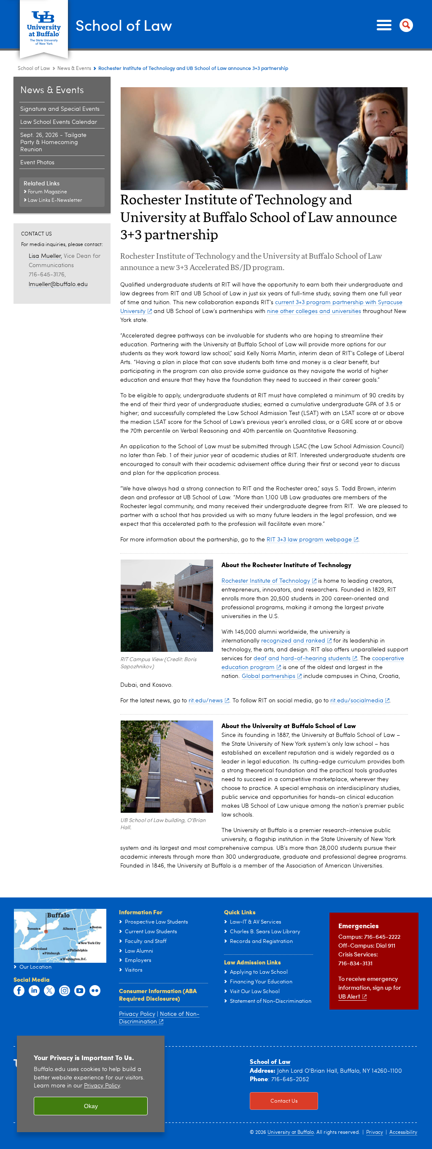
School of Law (124, 24)
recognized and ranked (293, 641)
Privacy (374, 1132)
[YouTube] (79, 991)
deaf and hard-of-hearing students (302, 659)
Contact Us (274, 1101)
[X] (49, 991)
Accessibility (403, 1132)
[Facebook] (19, 991)
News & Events (74, 68)
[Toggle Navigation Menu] (393, 25)
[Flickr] (94, 991)
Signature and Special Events (60, 109)
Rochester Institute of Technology (265, 581)
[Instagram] (64, 991)
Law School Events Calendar (58, 122)
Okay (91, 1106)
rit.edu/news (206, 701)
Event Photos (37, 163)
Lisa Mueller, (45, 256)
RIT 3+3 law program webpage (309, 540)
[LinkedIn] (34, 991)
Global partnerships (268, 676)
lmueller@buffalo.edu (58, 284)
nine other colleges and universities (314, 311)
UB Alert (349, 996)
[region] (91, 1084)
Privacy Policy (137, 1014)
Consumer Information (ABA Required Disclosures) (158, 994)
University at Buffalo (290, 1132)
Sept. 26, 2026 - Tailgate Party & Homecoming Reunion (53, 142)
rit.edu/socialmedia (356, 701)
